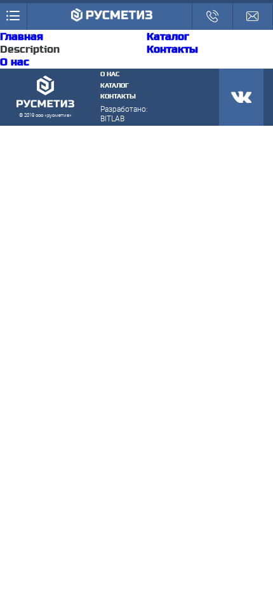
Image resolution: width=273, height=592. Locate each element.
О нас (14, 62)
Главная (21, 36)
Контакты (172, 49)
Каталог (168, 36)
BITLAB (112, 118)
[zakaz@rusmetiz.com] (252, 16)
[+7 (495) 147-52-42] (212, 16)
